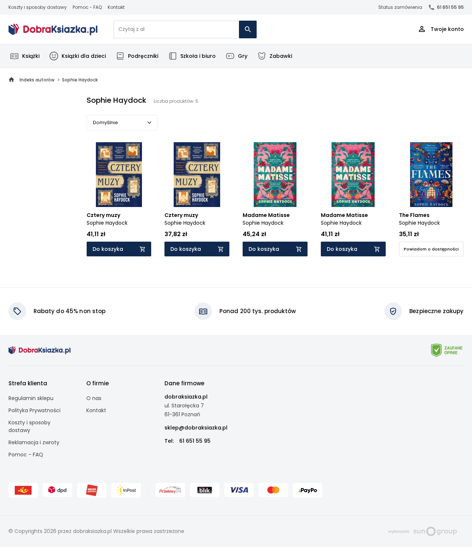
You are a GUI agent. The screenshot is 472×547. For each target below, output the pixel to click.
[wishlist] (138, 194)
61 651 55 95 (450, 7)
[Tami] (53, 29)
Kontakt (116, 7)
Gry (242, 56)
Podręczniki (143, 56)
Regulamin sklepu (30, 398)
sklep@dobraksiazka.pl (196, 427)
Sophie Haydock (107, 223)
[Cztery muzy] (119, 174)
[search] (248, 29)
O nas (93, 398)
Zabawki (281, 56)
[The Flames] (431, 174)
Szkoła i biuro (198, 56)
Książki (30, 56)
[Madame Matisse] (275, 174)
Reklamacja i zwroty (33, 442)
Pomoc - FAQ (87, 7)
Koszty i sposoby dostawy (37, 7)
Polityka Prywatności (34, 410)
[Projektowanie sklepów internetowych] (422, 530)
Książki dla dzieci (84, 56)
